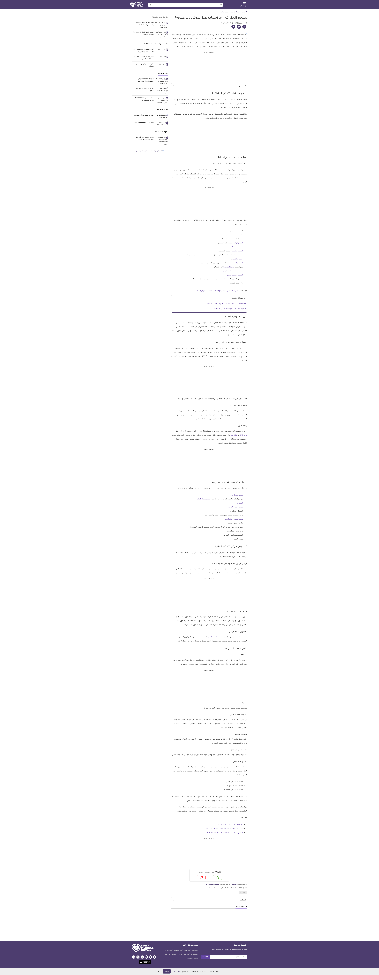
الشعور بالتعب (237, 251)
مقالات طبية (234, 12)
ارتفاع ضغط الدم (237, 495)
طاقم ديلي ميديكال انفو (213, 884)
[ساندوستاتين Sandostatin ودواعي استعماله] (161, 100)
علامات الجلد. (233, 247)
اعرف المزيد (177, 971)
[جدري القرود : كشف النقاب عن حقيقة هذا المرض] (161, 57)
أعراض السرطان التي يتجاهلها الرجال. (229, 824)
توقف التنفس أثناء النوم (234, 519)
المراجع (243, 900)
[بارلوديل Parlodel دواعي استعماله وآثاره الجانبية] (161, 81)
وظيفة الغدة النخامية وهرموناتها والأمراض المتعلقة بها (225, 304)
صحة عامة (224, 12)
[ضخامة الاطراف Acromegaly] (161, 116)
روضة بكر (235, 884)
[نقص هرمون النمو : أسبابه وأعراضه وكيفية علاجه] (161, 25)
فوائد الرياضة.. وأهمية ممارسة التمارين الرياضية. (224, 828)
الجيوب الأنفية (237, 259)
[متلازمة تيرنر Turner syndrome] (161, 123)
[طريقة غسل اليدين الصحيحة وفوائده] (161, 64)
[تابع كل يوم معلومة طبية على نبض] (150, 151)
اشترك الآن (205, 956)
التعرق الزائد (238, 243)
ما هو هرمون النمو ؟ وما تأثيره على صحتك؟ (230, 309)
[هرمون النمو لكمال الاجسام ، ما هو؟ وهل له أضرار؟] (161, 34)
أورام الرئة (243, 435)
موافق (167, 971)
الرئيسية (244, 12)
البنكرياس (233, 435)
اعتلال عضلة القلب (204, 499)
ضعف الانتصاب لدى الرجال (233, 271)
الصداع (240, 275)
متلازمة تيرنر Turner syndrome (143, 122)
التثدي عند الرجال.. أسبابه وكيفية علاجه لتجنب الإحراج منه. (218, 291)
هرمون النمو (243, 892)
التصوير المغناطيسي (216, 637)
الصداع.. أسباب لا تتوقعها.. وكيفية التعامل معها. (224, 832)
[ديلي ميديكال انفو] (137, 4)
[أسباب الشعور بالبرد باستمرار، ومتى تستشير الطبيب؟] (161, 51)
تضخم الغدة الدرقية (235, 507)
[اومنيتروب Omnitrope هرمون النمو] (161, 90)
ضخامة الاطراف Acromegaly (144, 115)
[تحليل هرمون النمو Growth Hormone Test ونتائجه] (161, 141)
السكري (240, 503)
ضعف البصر (232, 275)
